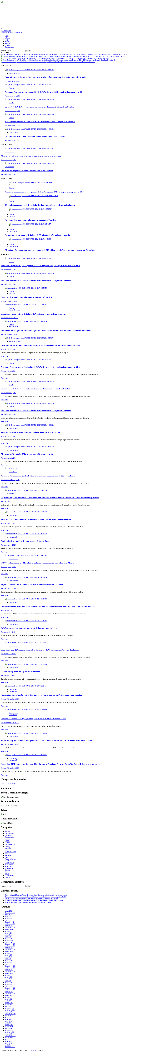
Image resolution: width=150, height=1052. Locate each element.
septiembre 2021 (10, 993)
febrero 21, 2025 (12, 744)
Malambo (8, 43)
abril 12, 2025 (11, 610)
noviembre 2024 (10, 924)
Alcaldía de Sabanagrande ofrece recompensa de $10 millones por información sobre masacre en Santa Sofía (50, 250)
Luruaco (7, 846)
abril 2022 (8, 981)
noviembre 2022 (10, 968)
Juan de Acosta (10, 844)
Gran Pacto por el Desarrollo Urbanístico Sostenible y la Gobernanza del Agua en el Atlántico (40, 650)
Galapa (7, 841)
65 (8, 783)
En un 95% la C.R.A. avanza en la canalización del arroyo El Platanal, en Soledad (82, 58)
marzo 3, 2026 (15, 81)
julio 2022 (8, 975)
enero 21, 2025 (12, 318)
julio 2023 (8, 953)
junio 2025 (8, 915)
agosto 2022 (9, 973)
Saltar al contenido (7, 29)
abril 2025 (8, 916)
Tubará (7, 874)
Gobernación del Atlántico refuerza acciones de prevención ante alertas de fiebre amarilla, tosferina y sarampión (47, 606)
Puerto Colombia (10, 859)
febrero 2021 (9, 1004)
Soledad (11, 103)
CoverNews (34, 1050)
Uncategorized (9, 875)
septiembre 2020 (10, 1014)
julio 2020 (8, 1017)
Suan (6, 872)
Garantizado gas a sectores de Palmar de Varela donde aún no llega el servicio (37, 235)
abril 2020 (8, 1023)
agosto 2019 (9, 1037)
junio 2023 (8, 955)
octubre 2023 (9, 948)
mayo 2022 (8, 979)
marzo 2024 (9, 938)
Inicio (7, 36)
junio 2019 (8, 1041)
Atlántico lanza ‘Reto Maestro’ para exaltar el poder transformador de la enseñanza (36, 519)
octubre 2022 (9, 970)
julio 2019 (8, 1039)
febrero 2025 (9, 918)
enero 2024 (8, 942)
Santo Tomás (13, 472)
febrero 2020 (9, 1026)
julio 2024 (8, 931)
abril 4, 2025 (11, 632)
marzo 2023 (9, 960)
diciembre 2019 (10, 1030)
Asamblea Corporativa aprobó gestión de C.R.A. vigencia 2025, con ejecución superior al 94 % (95, 56)
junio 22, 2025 (11, 501)
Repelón (7, 41)
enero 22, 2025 (12, 301)
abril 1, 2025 (11, 654)
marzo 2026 (9, 911)
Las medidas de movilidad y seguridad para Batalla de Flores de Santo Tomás (33, 719)
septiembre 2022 (10, 971)
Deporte (7, 839)
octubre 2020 (9, 1012)
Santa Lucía (9, 866)
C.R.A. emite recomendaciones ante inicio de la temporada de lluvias (29, 628)
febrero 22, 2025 (12, 723)
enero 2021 (8, 1006)
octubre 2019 (9, 1034)
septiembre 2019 (10, 1036)
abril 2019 (8, 1045)
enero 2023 (8, 964)
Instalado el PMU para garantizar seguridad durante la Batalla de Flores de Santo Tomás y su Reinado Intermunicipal (50, 764)
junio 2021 (8, 999)
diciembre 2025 (10, 913)
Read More (4, 356)
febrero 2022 (9, 984)
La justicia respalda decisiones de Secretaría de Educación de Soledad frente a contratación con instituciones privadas (50, 498)
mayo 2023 (8, 957)
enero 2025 (8, 920)
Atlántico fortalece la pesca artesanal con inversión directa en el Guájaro (72, 62)
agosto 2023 (9, 951)
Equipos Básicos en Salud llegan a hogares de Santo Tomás (25, 541)
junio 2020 (8, 1019)
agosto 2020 (9, 1015)
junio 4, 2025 (11, 545)
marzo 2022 (9, 982)
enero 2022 (8, 986)
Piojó (6, 853)
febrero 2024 (9, 940)
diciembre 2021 (10, 988)
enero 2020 (8, 1028)
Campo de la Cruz (11, 833)
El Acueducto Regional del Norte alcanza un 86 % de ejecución (27, 171)
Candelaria (8, 835)
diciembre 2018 (10, 1047)
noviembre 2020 (10, 1010)
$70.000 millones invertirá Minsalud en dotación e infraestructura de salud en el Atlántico (38, 563)
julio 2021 (8, 997)
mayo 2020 (8, 1021)
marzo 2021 (9, 1003)
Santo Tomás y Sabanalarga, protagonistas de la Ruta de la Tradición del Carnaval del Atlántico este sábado (46, 740)
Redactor (8, 81)
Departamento (9, 47)
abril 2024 (8, 937)
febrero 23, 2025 (12, 699)
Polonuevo (8, 855)
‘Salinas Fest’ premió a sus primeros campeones (20, 671)
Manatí (7, 850)
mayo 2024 (8, 935)
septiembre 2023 (10, 949)
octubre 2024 (9, 926)
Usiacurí (7, 877)
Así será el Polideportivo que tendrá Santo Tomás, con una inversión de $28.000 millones (38, 476)
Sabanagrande (13, 246)
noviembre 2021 (10, 990)
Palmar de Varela (14, 73)
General (7, 45)
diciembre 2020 (10, 1008)
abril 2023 (8, 959)
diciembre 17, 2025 (13, 480)
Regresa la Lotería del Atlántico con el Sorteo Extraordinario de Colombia (32, 584)
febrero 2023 (9, 962)
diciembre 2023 (10, 944)
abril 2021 (8, 1001)
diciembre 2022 (10, 966)
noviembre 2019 (10, 1032)
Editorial (7, 38)
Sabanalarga (9, 864)
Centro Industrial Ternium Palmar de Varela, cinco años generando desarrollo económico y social (96, 54)
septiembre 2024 (10, 927)
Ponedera (12, 216)
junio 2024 (8, 933)
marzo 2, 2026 (11, 174)
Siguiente (13, 783)
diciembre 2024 (10, 922)
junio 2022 (8, 977)
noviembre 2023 (10, 946)
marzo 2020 (9, 1025)
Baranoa (7, 831)
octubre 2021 (9, 992)
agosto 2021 (9, 995)
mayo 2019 (8, 1043)
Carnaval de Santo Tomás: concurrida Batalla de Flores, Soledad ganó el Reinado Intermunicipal (41, 695)
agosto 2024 (9, 929)
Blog (6, 40)
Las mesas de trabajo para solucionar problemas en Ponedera (30, 220)
